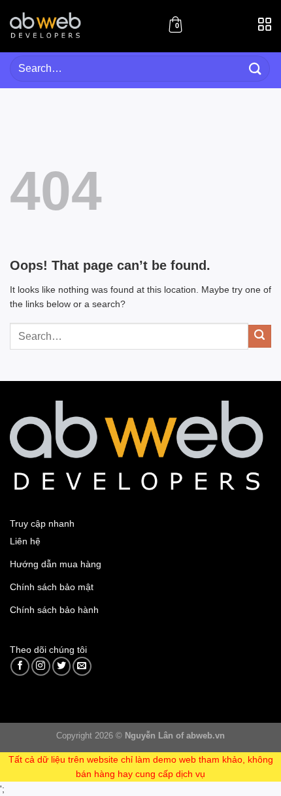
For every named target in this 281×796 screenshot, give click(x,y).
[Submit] (255, 68)
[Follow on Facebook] (19, 666)
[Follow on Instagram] (40, 666)
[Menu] (264, 28)
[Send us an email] (82, 666)
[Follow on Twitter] (61, 666)
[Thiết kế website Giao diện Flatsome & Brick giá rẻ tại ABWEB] (46, 25)
